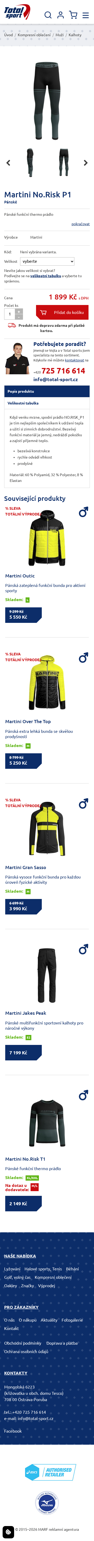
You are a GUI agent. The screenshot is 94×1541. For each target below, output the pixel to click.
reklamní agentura (64, 1529)
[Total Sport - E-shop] (17, 12)
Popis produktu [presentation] (21, 391)
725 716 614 (63, 370)
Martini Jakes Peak (25, 1013)
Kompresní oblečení (34, 35)
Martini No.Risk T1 (25, 1158)
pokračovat (81, 224)
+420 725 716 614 (29, 1412)
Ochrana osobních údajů (26, 1351)
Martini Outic (20, 575)
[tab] (47, 391)
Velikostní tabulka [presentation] (23, 403)
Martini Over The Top (28, 721)
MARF (43, 1529)
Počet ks (11, 305)
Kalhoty (75, 35)
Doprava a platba (62, 1343)
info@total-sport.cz (55, 379)
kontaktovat (74, 360)
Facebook (13, 1431)
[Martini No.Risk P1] (47, 100)
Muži (60, 35)
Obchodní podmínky (22, 1343)
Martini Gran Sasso (25, 867)
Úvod (8, 35)
